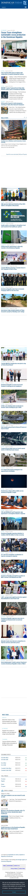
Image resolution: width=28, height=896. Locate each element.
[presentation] (24, 117)
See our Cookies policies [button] (15, 888)
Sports (3, 616)
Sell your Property (23, 154)
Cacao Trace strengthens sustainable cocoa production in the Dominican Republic (13, 35)
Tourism (3, 244)
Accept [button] (14, 892)
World (3, 101)
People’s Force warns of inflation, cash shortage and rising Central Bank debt (9, 732)
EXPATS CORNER (8, 790)
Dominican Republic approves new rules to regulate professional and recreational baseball (12, 620)
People (3, 660)
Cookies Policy (22, 868)
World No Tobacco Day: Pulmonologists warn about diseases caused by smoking (9, 721)
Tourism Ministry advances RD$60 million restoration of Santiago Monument (9, 743)
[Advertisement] (14, 16)
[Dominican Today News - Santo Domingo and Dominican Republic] (14, 3)
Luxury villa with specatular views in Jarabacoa (13, 140)
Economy (4, 30)
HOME (4, 865)
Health (3, 223)
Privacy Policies (14, 868)
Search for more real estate (12, 154)
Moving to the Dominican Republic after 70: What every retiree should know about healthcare (13, 812)
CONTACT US (17, 865)
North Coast (5, 266)
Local (2, 71)
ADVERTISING (10, 865)
